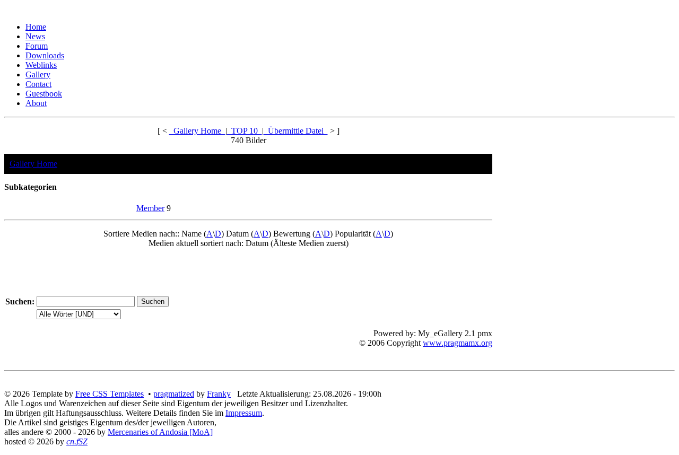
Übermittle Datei (296, 130)
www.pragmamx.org (457, 342)
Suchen (18, 301)
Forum (36, 45)
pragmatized (173, 393)
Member (150, 208)
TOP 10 (244, 130)
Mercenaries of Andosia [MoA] (160, 431)
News (35, 36)
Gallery (37, 74)
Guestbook (43, 93)
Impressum (243, 412)
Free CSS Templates (109, 393)
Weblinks (41, 64)
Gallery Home (197, 130)
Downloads (44, 55)
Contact (38, 84)
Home (35, 26)
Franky (219, 393)
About (36, 103)
